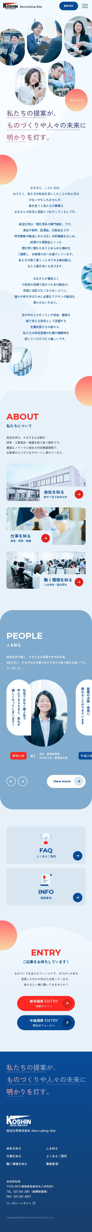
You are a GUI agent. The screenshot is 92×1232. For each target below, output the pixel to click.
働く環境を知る (16, 1164)
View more (62, 781)
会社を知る (13, 1148)
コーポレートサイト (18, 1203)
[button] (11, 781)
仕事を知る (13, 1156)
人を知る (52, 1148)
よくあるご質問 (56, 1156)
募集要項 (52, 1164)
